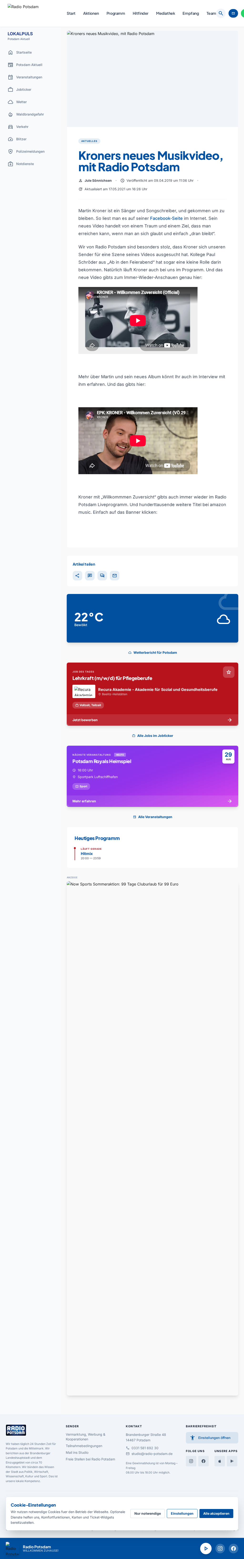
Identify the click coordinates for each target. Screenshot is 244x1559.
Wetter (17, 102)
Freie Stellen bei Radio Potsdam (90, 1459)
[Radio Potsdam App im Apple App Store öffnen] (219, 1461)
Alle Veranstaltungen (152, 817)
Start (71, 13)
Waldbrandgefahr (26, 114)
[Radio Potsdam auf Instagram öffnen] (220, 1548)
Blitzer (17, 139)
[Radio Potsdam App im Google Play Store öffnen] (232, 1461)
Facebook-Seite (166, 218)
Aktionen (91, 13)
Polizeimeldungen (26, 151)
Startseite (20, 52)
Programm (116, 13)
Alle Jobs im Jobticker (152, 736)
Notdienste (21, 164)
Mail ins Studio (77, 1452)
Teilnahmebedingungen (84, 1446)
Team (211, 13)
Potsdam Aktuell (25, 64)
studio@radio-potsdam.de (149, 1453)
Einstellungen (182, 1513)
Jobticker (19, 89)
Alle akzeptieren (216, 1513)
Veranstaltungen (25, 77)
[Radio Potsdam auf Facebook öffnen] (233, 1548)
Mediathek (165, 13)
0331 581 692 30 (142, 1448)
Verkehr (18, 126)
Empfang (191, 13)
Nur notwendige (147, 1513)
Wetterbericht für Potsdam (152, 652)
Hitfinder (140, 13)
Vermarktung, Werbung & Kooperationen (85, 1436)
